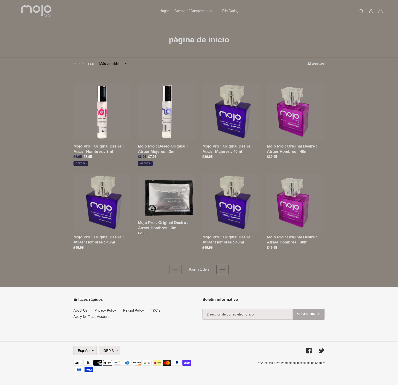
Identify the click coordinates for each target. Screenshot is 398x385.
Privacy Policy (105, 310)
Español (84, 351)
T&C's (155, 310)
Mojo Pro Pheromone (282, 363)
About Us (80, 310)
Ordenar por (83, 64)
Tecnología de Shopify (311, 363)
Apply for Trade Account (91, 316)
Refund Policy (133, 310)
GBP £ (108, 351)
